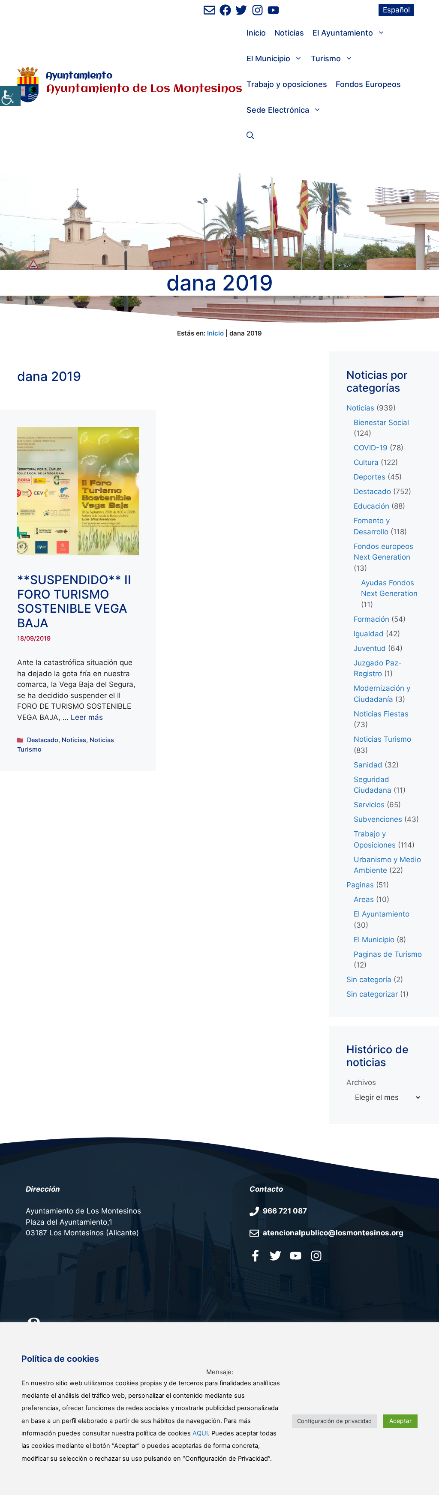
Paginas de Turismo (388, 954)
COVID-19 (371, 447)
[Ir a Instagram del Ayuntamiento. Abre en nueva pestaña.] (316, 1255)
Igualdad (369, 633)
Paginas (360, 885)
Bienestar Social (381, 422)
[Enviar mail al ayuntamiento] (209, 10)
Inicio (256, 32)
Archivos (361, 1082)
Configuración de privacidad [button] (334, 1420)
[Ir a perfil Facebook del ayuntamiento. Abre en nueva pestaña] (255, 1255)
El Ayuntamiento (343, 32)
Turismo (326, 58)
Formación (371, 619)
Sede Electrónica (278, 109)
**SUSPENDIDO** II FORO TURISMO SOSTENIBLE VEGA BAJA (74, 601)
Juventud (370, 648)
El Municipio (268, 58)
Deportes (369, 477)
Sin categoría (368, 979)
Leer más (87, 717)
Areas (364, 899)
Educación (371, 506)
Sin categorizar (372, 994)
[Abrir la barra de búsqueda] (250, 136)
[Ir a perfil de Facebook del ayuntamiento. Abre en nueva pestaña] (225, 10)
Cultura (366, 462)
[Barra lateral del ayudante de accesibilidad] (10, 96)
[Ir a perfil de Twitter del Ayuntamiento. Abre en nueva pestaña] (241, 10)
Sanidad (368, 765)
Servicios (369, 804)
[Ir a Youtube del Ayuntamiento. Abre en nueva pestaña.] (295, 1255)
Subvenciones (378, 819)
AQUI (200, 1433)
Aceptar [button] (400, 1420)
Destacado (42, 739)
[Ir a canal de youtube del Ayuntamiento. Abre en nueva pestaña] (273, 10)
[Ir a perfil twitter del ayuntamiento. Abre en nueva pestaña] (275, 1255)
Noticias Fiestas (381, 714)
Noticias (289, 32)
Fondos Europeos (368, 84)
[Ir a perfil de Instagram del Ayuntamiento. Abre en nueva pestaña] (257, 10)
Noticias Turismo (382, 739)
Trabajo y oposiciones (287, 84)
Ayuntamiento (79, 76)
